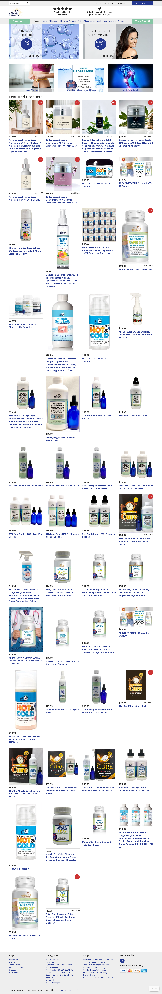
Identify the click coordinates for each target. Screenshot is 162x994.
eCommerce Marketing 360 (66, 990)
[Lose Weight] (31, 78)
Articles (12, 962)
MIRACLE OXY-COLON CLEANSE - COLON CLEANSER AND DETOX (60, 971)
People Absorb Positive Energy (95, 972)
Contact (121, 21)
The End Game (89, 975)
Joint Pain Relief (52, 967)
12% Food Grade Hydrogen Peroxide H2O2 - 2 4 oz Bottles (134, 789)
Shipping (12, 970)
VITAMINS (50, 980)
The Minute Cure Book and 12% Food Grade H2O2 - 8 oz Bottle (98, 789)
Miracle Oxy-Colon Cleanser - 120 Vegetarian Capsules (62, 663)
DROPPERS (50, 962)
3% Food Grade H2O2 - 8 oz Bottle (26, 485)
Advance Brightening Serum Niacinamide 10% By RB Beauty (24, 198)
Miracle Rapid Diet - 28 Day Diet (96, 967)
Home (44, 21)
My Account (123, 3)
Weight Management (86, 21)
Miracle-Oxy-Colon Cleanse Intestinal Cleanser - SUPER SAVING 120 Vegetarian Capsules (98, 649)
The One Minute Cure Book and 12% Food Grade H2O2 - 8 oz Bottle (24, 793)
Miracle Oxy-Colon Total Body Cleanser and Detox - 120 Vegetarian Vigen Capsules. (134, 592)
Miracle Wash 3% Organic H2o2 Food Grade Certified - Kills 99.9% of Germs (135, 334)
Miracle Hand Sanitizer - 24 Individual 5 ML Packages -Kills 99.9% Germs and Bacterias (97, 250)
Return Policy (14, 965)
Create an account (110, 3)
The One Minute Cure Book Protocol (98, 977)
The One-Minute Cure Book (133, 706)
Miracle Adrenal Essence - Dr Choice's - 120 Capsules (23, 326)
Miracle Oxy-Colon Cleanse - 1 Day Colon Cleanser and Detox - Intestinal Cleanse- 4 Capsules (61, 857)
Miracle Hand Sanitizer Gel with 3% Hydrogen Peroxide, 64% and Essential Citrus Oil (25, 251)
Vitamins (112, 21)
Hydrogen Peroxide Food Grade (59, 965)
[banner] (25, 12)
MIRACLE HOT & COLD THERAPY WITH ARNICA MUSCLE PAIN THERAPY (24, 739)
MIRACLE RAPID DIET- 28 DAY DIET (135, 269)
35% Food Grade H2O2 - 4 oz (133, 415)
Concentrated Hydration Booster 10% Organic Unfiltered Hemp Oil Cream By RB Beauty (136, 143)
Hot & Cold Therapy (19, 868)
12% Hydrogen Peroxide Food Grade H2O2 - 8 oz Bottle (97, 487)
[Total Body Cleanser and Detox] (81, 78)
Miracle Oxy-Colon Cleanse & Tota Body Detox (97, 843)
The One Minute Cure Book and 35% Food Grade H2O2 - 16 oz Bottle (135, 541)
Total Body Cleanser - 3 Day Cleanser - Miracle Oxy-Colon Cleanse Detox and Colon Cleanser (60, 918)
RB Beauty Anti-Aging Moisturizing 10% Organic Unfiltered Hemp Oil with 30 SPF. (62, 143)
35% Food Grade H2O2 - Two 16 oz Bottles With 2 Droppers (136, 487)
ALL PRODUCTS (52, 959)
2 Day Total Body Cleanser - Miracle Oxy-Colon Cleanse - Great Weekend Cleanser (60, 592)
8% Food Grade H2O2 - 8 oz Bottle (62, 485)
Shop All (18, 21)
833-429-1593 (143, 3)
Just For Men (102, 21)
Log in (98, 3)
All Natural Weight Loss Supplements (98, 959)
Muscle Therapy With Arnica (94, 970)
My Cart (144, 21)
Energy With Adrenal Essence (95, 962)
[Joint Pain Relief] (130, 78)
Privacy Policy (14, 972)
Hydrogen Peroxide (68, 21)
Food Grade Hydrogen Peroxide (96, 965)
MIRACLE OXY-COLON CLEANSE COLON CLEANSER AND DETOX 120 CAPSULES (26, 660)
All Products (54, 21)
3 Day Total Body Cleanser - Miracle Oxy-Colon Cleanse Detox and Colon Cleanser (99, 592)
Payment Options (16, 967)
